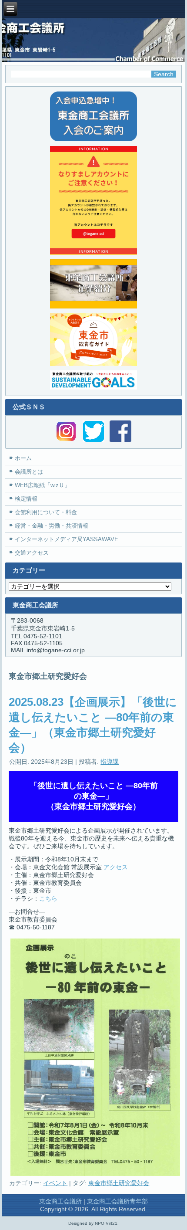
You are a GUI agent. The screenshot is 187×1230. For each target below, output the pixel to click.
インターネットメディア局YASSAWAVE (66, 539)
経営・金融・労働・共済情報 (51, 525)
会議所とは (29, 471)
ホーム (23, 458)
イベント (55, 1182)
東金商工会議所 (60, 1201)
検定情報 (26, 498)
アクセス (116, 867)
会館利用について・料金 (46, 512)
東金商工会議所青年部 (117, 1201)
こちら (48, 898)
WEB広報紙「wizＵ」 (42, 485)
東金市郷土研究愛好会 (118, 1182)
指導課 (109, 761)
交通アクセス (32, 552)
